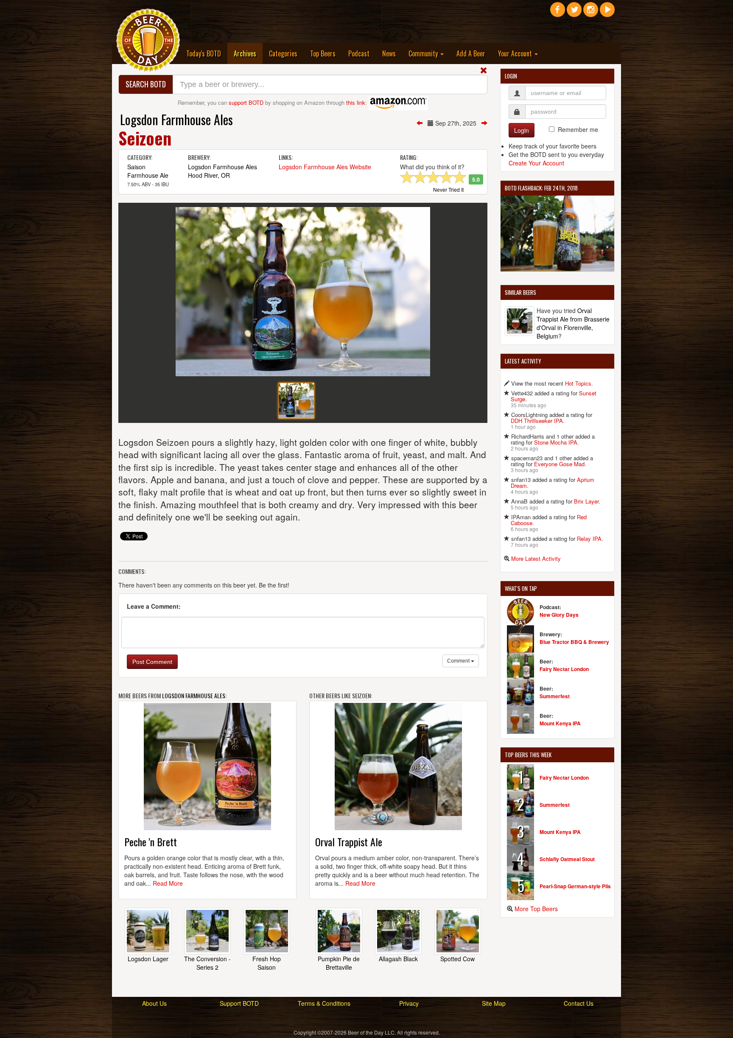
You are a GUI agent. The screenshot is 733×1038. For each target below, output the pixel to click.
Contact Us (578, 1003)
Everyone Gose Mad (559, 464)
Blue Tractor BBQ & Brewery (574, 642)
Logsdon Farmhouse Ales (176, 119)
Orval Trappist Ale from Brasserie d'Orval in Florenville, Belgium (573, 323)
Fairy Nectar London (564, 669)
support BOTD (246, 102)
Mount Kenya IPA (560, 723)
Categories (283, 53)
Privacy (409, 1003)
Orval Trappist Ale (348, 841)
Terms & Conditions (324, 1003)
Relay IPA (589, 538)
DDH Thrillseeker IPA (537, 421)
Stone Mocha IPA (555, 442)
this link (355, 102)
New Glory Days (559, 614)
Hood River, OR (209, 175)
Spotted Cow (457, 958)
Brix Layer (586, 501)
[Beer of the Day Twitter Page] (574, 12)
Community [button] (423, 53)
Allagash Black (398, 958)
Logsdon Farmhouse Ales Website (325, 166)
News (389, 53)
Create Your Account (536, 163)
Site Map (494, 1003)
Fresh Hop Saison (266, 962)
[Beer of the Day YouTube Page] (607, 12)
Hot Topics (578, 383)
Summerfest (555, 696)
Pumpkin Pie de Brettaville (339, 962)
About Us (154, 1003)
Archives (248, 53)
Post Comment (152, 661)
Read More (168, 883)
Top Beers (323, 53)
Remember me (578, 129)
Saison (136, 166)
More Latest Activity (536, 558)
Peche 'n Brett (150, 841)
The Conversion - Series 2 (207, 962)
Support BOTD (239, 1003)
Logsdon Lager (148, 958)
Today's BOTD (203, 53)
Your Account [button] (516, 53)
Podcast (358, 53)
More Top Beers (536, 908)
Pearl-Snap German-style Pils (575, 886)
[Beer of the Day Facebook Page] (557, 12)
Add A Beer (470, 53)
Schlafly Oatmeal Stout (567, 859)
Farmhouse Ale (147, 175)
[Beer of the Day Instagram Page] (590, 12)
